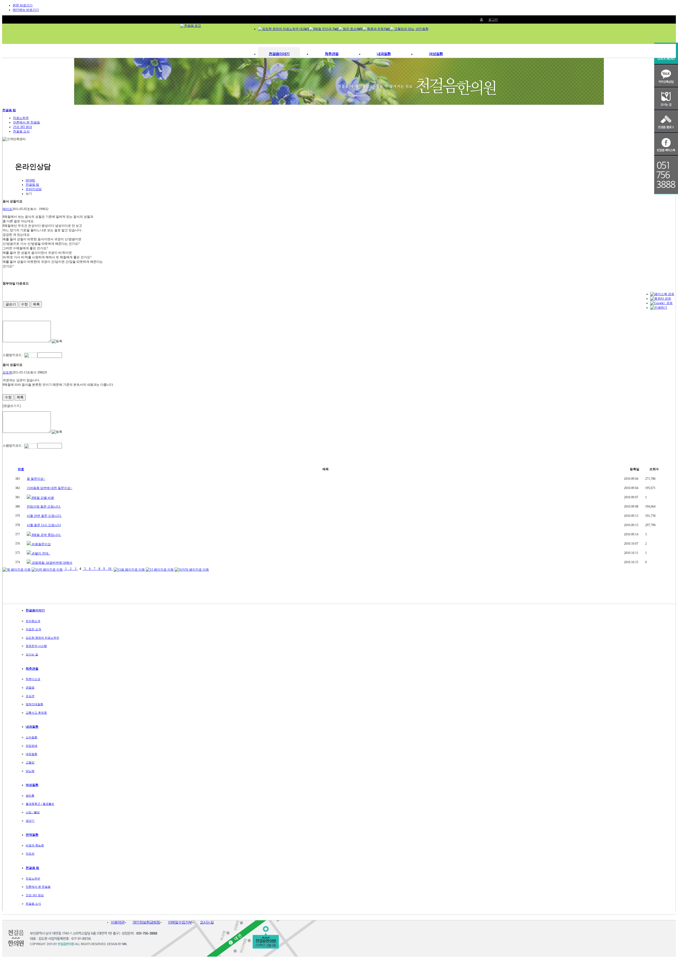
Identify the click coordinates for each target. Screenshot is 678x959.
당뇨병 (30, 770)
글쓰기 (11, 304)
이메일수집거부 (180, 922)
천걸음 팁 (9, 110)
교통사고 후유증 (36, 712)
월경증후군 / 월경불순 (40, 803)
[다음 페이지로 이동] (129, 569)
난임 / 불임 (33, 812)
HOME (30, 180)
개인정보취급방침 (146, 922)
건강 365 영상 (22, 127)
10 (109, 569)
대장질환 (31, 754)
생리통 (30, 795)
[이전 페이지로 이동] (47, 569)
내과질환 (384, 54)
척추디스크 (33, 679)
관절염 (30, 687)
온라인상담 (34, 189)
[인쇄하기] (658, 307)
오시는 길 (32, 654)
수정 (24, 304)
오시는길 (207, 922)
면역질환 (32, 835)
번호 (21, 469)
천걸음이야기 (279, 54)
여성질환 (436, 54)
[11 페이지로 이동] (160, 569)
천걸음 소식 (21, 131)
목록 (36, 304)
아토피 (30, 853)
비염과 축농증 (35, 845)
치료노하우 (21, 118)
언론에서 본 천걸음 (26, 122)
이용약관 (117, 922)
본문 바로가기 (23, 5)
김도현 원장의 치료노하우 (42, 637)
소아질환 (31, 737)
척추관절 (331, 54)
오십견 (30, 696)
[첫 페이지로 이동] (17, 569)
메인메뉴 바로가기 (26, 10)
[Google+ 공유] (661, 303)
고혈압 (30, 762)
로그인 (493, 19)
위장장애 (31, 745)
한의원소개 (33, 621)
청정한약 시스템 (36, 645)
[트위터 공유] (660, 298)
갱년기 (30, 820)
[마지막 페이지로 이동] (192, 569)
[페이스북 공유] (662, 294)
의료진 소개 (33, 629)
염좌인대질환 (34, 704)
